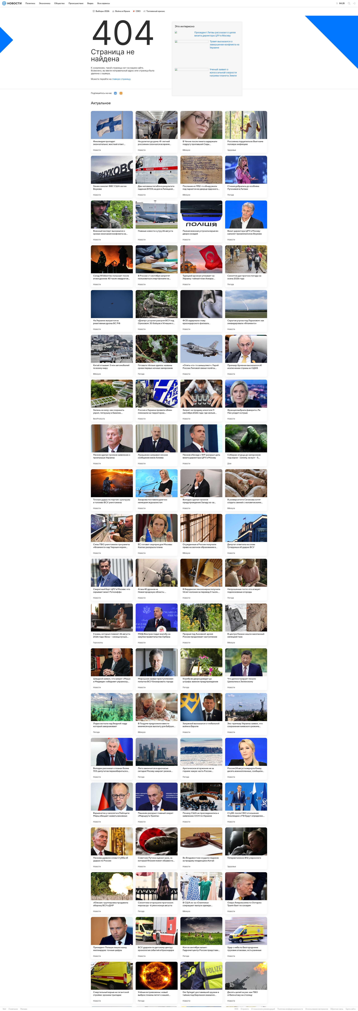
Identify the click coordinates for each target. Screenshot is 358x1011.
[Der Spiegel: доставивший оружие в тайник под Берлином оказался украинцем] (201, 983)
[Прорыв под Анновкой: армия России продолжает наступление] (201, 625)
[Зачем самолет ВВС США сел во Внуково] (112, 177)
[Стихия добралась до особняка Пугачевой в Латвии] (246, 177)
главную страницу (121, 79)
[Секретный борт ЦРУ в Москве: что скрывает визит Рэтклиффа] (112, 580)
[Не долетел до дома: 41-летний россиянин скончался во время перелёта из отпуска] (157, 132)
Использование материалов (316, 1009)
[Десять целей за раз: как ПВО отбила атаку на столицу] (246, 983)
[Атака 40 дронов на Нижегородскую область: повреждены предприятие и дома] (157, 580)
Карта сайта (350, 1009)
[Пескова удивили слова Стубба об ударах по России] (112, 848)
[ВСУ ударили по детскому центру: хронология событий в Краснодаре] (157, 938)
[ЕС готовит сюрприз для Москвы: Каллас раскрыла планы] (157, 535)
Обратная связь (336, 1009)
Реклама (23, 1009)
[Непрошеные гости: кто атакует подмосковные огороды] (246, 580)
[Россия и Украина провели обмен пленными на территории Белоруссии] (157, 401)
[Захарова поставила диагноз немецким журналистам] (157, 490)
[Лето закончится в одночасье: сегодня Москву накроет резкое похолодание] (157, 759)
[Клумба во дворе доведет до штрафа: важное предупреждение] (201, 669)
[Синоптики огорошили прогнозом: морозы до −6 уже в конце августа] (157, 893)
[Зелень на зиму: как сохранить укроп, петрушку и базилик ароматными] (112, 401)
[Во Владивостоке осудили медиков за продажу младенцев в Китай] (201, 848)
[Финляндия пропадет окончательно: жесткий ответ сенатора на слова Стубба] (112, 132)
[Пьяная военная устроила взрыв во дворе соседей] (201, 222)
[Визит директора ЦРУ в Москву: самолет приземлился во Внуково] (246, 222)
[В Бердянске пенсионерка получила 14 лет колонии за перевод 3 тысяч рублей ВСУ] (201, 580)
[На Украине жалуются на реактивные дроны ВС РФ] (112, 311)
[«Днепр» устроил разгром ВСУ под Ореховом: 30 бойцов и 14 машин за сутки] (157, 311)
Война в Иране (122, 11)
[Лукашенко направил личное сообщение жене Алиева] (157, 445)
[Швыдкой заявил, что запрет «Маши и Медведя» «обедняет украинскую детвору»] (112, 669)
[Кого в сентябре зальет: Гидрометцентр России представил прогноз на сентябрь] (201, 938)
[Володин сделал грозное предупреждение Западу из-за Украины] (201, 490)
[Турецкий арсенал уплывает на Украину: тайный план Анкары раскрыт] (201, 266)
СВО (138, 11)
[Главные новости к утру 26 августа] (157, 222)
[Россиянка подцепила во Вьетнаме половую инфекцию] (246, 132)
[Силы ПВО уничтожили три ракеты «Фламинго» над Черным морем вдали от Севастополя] (112, 535)
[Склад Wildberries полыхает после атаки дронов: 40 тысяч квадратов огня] (112, 266)
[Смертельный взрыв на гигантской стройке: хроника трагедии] (112, 983)
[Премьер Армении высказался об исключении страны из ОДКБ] (246, 356)
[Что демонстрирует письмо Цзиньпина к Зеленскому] (246, 669)
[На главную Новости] (14, 3)
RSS (236, 1009)
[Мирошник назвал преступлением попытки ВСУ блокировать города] (157, 669)
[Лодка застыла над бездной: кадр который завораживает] (112, 714)
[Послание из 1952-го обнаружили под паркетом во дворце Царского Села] (201, 177)
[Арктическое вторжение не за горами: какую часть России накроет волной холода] (201, 759)
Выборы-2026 (102, 11)
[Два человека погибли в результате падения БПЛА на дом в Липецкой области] (157, 177)
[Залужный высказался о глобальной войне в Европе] (201, 714)
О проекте (245, 1009)
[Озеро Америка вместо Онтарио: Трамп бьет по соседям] (246, 893)
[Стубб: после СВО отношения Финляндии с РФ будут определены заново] (246, 804)
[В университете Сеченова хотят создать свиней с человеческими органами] (246, 490)
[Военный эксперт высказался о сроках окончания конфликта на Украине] (112, 222)
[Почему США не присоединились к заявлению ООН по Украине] (201, 804)
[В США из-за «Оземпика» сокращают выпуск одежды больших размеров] (201, 893)
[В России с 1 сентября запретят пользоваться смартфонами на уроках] (157, 266)
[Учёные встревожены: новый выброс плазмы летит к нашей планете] (157, 983)
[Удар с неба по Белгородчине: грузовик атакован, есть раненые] (246, 938)
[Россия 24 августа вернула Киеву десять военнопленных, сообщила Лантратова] (246, 759)
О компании (13, 1009)
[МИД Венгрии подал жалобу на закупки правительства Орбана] (157, 625)
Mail (4, 1009)
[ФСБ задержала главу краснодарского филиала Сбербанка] (201, 311)
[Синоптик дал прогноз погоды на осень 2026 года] (246, 266)
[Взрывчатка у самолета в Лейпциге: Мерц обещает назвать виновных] (112, 804)
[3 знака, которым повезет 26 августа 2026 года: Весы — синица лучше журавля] (112, 625)
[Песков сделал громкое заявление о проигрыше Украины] (112, 445)
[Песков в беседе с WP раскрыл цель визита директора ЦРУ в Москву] (201, 445)
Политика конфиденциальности (290, 1009)
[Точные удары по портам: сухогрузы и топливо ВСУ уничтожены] (112, 490)
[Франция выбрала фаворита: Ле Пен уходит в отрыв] (246, 401)
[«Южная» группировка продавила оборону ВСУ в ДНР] (112, 893)
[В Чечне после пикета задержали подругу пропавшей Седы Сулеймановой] (201, 132)
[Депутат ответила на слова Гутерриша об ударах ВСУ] (246, 535)
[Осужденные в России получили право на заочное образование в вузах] (201, 535)
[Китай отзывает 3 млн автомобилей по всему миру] (112, 356)
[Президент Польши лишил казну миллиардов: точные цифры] (112, 938)
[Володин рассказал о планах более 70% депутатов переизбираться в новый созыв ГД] (112, 759)
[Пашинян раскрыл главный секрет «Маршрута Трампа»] (157, 804)
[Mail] (4, 3)
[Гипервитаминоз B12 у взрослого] (246, 848)
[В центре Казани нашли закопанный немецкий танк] (246, 625)
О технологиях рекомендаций (263, 1009)
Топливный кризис (155, 11)
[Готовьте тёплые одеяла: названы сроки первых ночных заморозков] (157, 356)
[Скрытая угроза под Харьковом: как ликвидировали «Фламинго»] (246, 311)
